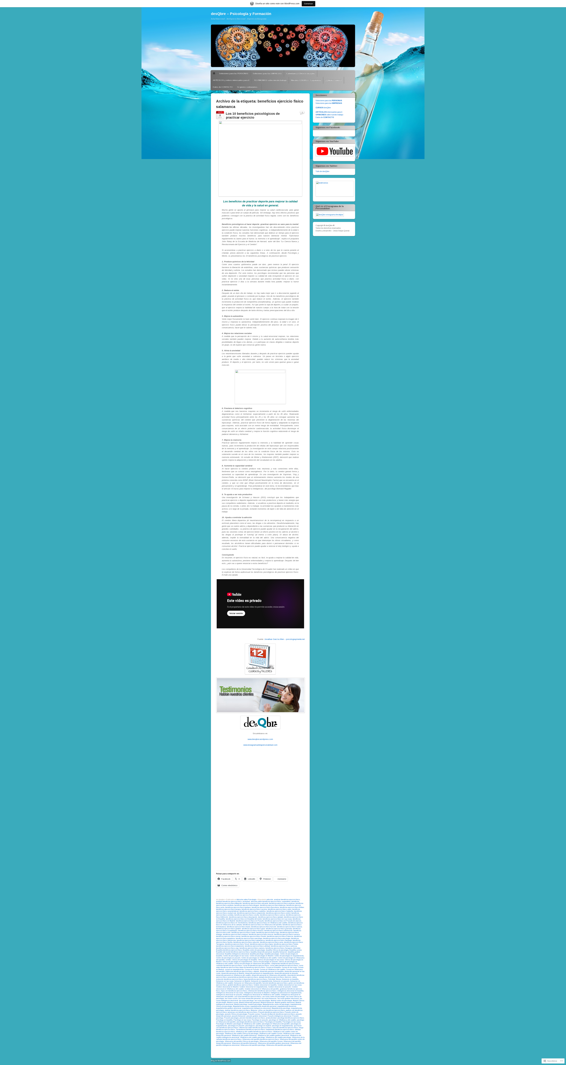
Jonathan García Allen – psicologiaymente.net (284, 639)
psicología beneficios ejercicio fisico (250, 1022)
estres (294, 977)
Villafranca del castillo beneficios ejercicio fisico (254, 1031)
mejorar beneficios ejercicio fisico (237, 1010)
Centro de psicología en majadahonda (289, 956)
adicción (269, 899)
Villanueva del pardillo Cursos (271, 1041)
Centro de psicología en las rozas (236, 956)
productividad (271, 1018)
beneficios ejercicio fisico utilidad (257, 946)
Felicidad (271, 979)
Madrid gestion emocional (285, 1002)
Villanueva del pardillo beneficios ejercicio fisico (260, 1039)
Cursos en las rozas (289, 967)
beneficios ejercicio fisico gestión (228, 929)
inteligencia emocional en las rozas (229, 993)
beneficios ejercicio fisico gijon (253, 929)
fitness (278, 979)
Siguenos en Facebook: (328, 127)
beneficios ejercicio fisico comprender (251, 913)
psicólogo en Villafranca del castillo (282, 1020)
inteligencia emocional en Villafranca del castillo (261, 994)
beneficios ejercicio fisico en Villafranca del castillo (268, 923)
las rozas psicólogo (246, 1000)
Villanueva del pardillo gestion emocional (273, 1043)
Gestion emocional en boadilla (265, 985)
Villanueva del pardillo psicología (279, 1045)
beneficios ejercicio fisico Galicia (289, 927)
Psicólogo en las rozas (242, 1020)
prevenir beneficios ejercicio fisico (252, 1018)
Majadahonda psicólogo (281, 1008)
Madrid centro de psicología (281, 1000)
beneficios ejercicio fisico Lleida (243, 932)
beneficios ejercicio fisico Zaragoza (278, 948)
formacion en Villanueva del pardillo (248, 983)
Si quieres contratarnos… (248, 87)
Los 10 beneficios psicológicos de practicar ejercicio (253, 115)
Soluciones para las (329, 101)
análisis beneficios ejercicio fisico (229, 901)
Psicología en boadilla (273, 1022)
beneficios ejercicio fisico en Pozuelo (250, 921)
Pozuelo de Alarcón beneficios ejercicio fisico (278, 1014)
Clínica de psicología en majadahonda (237, 962)
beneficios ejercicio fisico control (278, 913)
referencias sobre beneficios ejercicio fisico (255, 1027)
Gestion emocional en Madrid (227, 987)
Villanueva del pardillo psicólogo (252, 1045)
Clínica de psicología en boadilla (244, 960)
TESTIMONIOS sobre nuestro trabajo (270, 80)
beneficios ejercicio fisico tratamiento (230, 946)
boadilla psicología (272, 954)
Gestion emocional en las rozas (290, 985)
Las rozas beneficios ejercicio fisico (247, 996)
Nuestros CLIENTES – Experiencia (306, 80)
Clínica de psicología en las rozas (271, 960)
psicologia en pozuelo (236, 1026)
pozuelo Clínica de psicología (236, 1014)
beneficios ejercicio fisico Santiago (279, 940)
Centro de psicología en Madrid (261, 956)
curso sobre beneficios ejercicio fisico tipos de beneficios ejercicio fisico (259, 966)
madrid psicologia (255, 1004)
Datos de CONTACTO (223, 87)
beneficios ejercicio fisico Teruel (237, 944)
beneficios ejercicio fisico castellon (253, 911)
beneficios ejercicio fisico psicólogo (249, 938)
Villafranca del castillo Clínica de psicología (241, 1033)
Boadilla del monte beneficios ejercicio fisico (233, 952)
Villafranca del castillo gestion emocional (273, 1035)
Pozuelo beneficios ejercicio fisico (271, 1012)
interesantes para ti (329, 112)
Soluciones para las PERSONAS (233, 73)
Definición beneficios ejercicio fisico (239, 971)
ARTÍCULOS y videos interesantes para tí (231, 80)
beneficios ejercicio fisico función (263, 927)
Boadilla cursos (295, 950)
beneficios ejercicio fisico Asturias (273, 905)
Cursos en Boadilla (273, 967)
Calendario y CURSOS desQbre (300, 73)
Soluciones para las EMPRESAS (267, 73)
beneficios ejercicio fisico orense (228, 936)
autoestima (286, 901)
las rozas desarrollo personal (249, 998)
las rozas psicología (262, 1000)
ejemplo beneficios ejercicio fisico (271, 977)
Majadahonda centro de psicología (276, 1004)
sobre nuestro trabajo (329, 115)
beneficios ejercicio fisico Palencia (280, 936)
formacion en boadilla (290, 979)
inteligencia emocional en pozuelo (229, 994)
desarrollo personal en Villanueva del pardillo (269, 975)
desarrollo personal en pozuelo (286, 973)
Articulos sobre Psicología (246, 899)
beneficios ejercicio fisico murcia (261, 934)
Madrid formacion (267, 1002)
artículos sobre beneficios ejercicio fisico (266, 901)
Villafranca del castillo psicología (278, 1037)
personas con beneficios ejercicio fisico (242, 1012)
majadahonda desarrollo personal (263, 1006)
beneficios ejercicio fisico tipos (261, 944)
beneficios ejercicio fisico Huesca (250, 930)
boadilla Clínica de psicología (277, 950)
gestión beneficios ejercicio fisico (240, 985)
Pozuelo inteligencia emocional (279, 1016)
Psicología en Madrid (224, 1024)
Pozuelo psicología (231, 1018)
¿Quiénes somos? (333, 80)
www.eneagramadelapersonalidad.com (260, 745)
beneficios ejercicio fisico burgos (228, 909)
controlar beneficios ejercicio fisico (229, 965)
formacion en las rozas (224, 981)
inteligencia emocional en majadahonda (285, 993)
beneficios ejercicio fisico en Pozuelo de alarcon (283, 921)
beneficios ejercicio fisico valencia (284, 946)
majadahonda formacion (286, 1006)
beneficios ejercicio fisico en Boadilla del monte (244, 919)
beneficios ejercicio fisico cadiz (279, 909)
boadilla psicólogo (257, 954)
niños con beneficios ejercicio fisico (271, 1010)
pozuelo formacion (239, 1016)
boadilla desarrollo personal (261, 952)
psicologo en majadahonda (282, 1026)
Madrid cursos (232, 1002)
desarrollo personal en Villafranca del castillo (233, 975)
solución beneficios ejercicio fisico (285, 1027)
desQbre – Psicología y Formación (241, 14)
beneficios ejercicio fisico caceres (254, 909)
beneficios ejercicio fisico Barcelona (265, 907)
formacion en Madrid (242, 981)
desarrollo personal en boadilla (272, 971)
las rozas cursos (231, 998)
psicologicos (250, 1026)
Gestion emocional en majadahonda (253, 987)
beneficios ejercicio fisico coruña (246, 915)
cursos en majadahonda (234, 969)
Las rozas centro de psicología (273, 996)
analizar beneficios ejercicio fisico (287, 899)
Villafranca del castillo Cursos (270, 1033)
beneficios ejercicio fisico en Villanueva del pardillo (262, 925)
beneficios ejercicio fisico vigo (227, 948)
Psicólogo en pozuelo (260, 1020)
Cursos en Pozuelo (252, 969)
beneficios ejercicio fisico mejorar (235, 934)
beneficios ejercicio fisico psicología (276, 938)
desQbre (323, 108)
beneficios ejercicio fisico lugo (267, 932)
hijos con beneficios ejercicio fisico (234, 991)
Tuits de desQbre (322, 171)
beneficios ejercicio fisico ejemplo (270, 917)
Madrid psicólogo (240, 1004)
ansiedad (246, 901)
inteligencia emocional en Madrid (257, 993)
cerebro (228, 960)
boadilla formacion (280, 952)
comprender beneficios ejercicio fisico (285, 963)
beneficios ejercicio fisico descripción (243, 917)
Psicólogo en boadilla (224, 1020)
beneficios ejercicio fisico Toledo (286, 944)
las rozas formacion (269, 998)
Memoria (254, 1010)
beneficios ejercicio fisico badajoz (238, 907)
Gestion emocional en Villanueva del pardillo (262, 989)
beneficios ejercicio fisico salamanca (251, 940)
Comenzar (308, 4)
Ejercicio (288, 977)
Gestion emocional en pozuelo (279, 987)
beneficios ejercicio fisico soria (271, 942)
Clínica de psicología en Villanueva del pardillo (252, 963)
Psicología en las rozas (292, 1022)
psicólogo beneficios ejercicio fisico (290, 1018)
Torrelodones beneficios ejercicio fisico (250, 1029)
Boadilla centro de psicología (254, 950)
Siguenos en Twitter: (327, 166)
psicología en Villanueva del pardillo (276, 1024)
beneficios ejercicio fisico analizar (282, 903)
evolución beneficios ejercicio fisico (229, 979)
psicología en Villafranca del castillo (247, 1024)
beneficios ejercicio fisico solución (246, 942)
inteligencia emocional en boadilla (290, 991)
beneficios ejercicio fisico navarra (287, 934)
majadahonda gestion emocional (228, 1008)
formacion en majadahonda (261, 981)
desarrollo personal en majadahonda (259, 973)
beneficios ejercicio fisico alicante (255, 903)
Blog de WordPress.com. (221, 1061)
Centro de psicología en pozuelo (228, 958)
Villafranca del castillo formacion (244, 1035)
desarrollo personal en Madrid (232, 973)
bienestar (296, 948)
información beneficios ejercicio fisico (262, 991)
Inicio (214, 73)
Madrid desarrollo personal (249, 1002)
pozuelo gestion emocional (256, 1016)
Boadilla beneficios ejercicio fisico (229, 950)
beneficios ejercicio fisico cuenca (272, 915)
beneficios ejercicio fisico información (278, 930)
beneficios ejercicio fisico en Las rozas (277, 919)
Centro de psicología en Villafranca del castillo (259, 958)
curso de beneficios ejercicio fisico (256, 965)
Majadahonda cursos (241, 1006)
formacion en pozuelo (281, 981)
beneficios (295, 901)
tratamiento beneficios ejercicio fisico (280, 1029)
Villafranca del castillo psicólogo (252, 1037)
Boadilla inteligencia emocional (237, 954)
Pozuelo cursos (254, 1014)
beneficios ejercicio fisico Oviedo (253, 936)
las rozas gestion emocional (288, 998)
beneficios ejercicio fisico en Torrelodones (232, 923)
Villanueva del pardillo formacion (244, 1043)
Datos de (325, 117)
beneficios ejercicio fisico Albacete (229, 903)
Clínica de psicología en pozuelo (265, 962)
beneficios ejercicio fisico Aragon (246, 905)
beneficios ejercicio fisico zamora (252, 948)
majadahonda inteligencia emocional (256, 1008)
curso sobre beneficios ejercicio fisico (284, 965)
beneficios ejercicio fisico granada (279, 929)
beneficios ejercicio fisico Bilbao (292, 907)
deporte (256, 971)
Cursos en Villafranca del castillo (272, 969)
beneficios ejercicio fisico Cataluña (280, 911)
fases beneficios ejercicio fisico (255, 979)
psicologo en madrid (263, 1026)
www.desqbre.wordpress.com (260, 739)
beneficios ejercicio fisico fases (238, 927)
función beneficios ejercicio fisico (275, 983)
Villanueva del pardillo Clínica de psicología (242, 1041)
